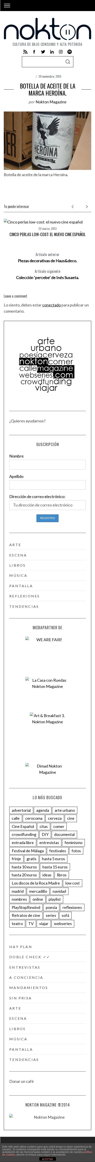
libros (17, 565)
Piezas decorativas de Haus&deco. (47, 257)
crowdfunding (24, 834)
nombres (19, 899)
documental (64, 834)
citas (44, 826)
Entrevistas (24, 967)
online (37, 899)
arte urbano (65, 810)
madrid (18, 891)
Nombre (16, 456)
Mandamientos (28, 987)
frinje (16, 858)
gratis (31, 858)
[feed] (25, 51)
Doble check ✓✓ (29, 957)
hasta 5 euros (53, 858)
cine (70, 818)
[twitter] (43, 51)
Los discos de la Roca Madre (36, 883)
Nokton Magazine (51, 101)
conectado (51, 304)
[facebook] (34, 51)
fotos (76, 850)
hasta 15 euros (55, 866)
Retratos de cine (26, 915)
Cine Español (23, 826)
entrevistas (49, 842)
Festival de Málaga (28, 850)
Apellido (16, 476)
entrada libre (23, 842)
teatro (17, 923)
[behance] (69, 51)
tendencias (24, 606)
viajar (43, 923)
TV (31, 923)
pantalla (21, 586)
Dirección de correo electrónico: (37, 496)
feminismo (73, 842)
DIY (45, 834)
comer (58, 826)
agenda (42, 810)
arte (15, 545)
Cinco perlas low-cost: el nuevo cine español (48, 234)
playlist (55, 899)
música (18, 575)
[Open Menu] (7, 5)
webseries (63, 923)
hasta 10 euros (24, 866)
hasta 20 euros (24, 874)
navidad (59, 891)
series (51, 915)
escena (18, 555)
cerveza (55, 818)
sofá (65, 915)
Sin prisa (20, 998)
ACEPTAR (47, 1159)
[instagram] (60, 51)
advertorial (21, 810)
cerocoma (33, 818)
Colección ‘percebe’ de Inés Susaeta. (47, 274)
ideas (46, 874)
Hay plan (20, 947)
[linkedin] (52, 51)
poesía (51, 907)
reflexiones (24, 596)
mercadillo (38, 891)
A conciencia (26, 977)
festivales (57, 850)
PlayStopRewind (26, 907)
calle (16, 818)
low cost (72, 883)
